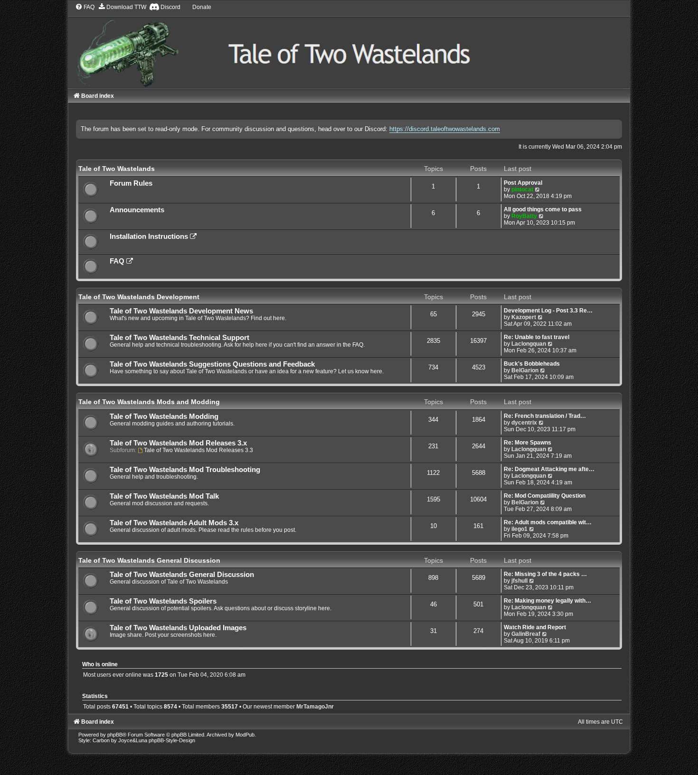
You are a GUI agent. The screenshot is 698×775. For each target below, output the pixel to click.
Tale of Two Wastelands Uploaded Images (178, 628)
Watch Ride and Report (535, 627)
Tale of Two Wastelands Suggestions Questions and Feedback (212, 364)
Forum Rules (131, 183)
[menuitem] (84, 7)
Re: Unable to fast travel (536, 337)
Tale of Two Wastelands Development (138, 297)
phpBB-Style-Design (172, 740)
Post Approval (523, 183)
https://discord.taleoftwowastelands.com (444, 128)
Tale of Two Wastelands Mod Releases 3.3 (198, 450)
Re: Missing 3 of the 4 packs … (545, 574)
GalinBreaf (525, 634)
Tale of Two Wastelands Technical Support (179, 337)
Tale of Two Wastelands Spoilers (163, 601)
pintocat (522, 189)
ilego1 (519, 529)
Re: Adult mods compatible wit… (548, 522)
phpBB (115, 734)
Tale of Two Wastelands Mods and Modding (149, 402)
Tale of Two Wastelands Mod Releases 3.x (178, 443)
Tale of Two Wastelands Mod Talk (164, 496)
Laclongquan (528, 343)
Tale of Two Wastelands (116, 168)
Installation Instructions (150, 236)
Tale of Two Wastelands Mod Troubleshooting (185, 469)
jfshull (519, 580)
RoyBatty (524, 216)
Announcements (137, 210)
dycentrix (524, 422)
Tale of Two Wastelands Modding (164, 416)
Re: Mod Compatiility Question (544, 495)
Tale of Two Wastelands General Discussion (149, 560)
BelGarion (524, 370)
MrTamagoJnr (315, 706)
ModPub (245, 734)
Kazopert (523, 317)
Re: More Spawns (527, 442)
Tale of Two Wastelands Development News (181, 311)
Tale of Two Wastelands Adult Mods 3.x (174, 523)
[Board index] (349, 45)
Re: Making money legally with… (547, 600)
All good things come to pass (543, 209)
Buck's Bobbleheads (532, 363)
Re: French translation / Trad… (545, 416)
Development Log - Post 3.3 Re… (548, 310)
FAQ (118, 261)
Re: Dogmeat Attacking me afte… (549, 469)
